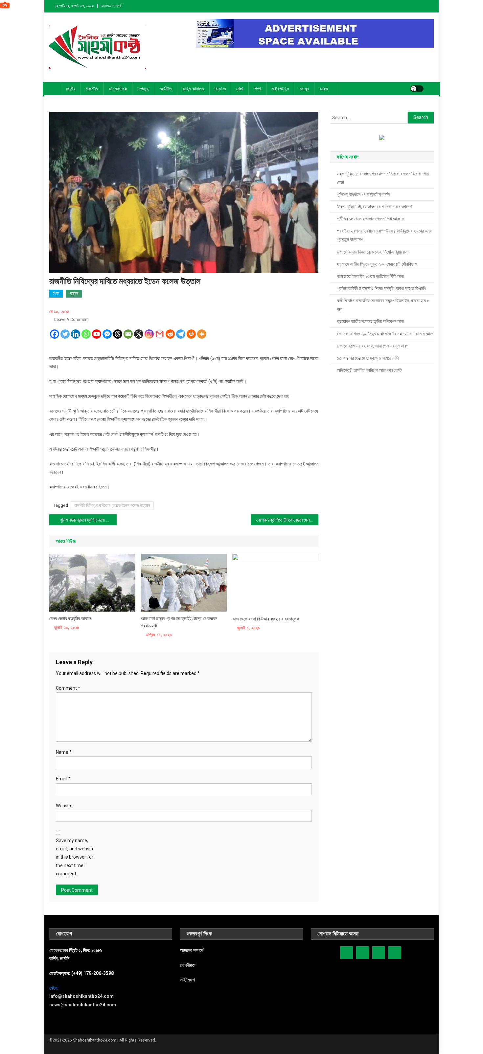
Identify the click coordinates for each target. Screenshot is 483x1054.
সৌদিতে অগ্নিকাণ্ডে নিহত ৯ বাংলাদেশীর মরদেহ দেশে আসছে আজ (385, 333)
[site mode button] (417, 88)
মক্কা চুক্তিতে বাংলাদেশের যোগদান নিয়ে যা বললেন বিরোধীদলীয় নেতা (383, 178)
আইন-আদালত (193, 88)
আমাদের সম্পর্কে (111, 6)
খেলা (239, 88)
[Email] (128, 334)
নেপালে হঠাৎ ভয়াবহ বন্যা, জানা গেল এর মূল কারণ (372, 345)
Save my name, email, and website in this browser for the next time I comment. (75, 857)
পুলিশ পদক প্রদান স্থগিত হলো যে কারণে (88, 520)
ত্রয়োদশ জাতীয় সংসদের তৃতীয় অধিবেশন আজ (370, 321)
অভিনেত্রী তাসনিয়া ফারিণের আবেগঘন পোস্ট (369, 370)
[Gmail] (159, 334)
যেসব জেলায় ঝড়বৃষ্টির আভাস (70, 618)
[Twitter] (65, 334)
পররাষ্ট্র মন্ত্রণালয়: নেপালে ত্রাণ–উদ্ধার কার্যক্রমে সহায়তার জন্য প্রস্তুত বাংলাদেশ (384, 235)
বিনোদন (220, 88)
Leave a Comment (71, 319)
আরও (323, 88)
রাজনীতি (92, 88)
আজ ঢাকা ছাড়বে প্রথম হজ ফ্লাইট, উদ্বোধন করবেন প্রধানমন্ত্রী (179, 622)
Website (64, 805)
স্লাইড (74, 293)
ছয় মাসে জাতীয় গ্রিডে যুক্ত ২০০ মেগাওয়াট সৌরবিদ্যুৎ (377, 264)
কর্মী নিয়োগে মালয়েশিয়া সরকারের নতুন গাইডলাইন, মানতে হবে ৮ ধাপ (383, 305)
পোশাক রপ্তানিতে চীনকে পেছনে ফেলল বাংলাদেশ (287, 520)
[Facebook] (54, 334)
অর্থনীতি (166, 88)
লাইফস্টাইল (280, 88)
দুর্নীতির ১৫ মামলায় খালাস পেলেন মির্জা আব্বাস (370, 218)
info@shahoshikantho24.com (81, 996)
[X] (138, 334)
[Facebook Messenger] (107, 334)
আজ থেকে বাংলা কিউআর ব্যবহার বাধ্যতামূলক (265, 618)
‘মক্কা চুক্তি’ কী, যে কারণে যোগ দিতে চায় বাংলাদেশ (374, 206)
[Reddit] (170, 334)
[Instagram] (149, 334)
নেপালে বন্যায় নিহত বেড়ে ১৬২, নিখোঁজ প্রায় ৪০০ (373, 252)
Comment (68, 688)
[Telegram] (180, 334)
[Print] (191, 334)
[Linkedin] (75, 334)
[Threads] (117, 334)
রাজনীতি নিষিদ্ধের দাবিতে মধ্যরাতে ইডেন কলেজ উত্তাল (112, 505)
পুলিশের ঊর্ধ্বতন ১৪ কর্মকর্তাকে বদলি (363, 194)
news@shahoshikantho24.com (82, 1004)
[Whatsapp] (86, 334)
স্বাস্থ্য (304, 88)
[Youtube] (96, 334)
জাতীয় (70, 88)
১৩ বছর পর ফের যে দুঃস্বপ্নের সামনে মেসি (368, 358)
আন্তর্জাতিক (117, 88)
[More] (201, 334)
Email (63, 778)
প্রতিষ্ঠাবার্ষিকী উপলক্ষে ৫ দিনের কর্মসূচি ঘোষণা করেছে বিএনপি (381, 288)
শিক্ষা (257, 88)
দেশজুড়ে (143, 88)
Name (64, 752)
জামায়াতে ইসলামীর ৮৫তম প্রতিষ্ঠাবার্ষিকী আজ (370, 276)
